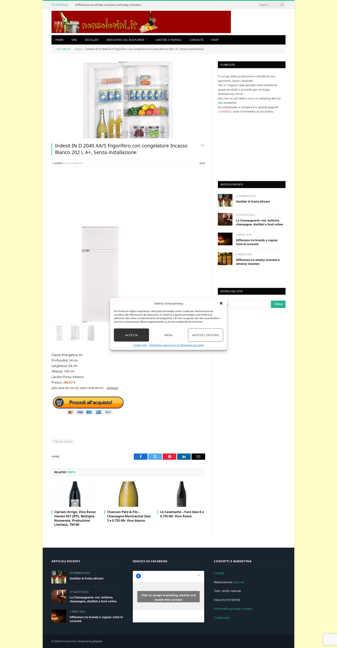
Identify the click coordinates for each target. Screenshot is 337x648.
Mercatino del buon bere (125, 40)
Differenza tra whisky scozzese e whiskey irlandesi (108, 5)
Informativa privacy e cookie (233, 609)
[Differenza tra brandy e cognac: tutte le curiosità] (225, 239)
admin (58, 163)
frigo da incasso (63, 441)
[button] (221, 303)
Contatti (219, 573)
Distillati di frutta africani (253, 201)
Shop (214, 40)
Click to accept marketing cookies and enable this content (168, 597)
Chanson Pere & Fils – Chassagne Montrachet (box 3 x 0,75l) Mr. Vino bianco (129, 516)
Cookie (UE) (222, 617)
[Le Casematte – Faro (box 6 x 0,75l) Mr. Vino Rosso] (181, 494)
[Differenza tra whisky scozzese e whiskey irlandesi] (225, 258)
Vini (74, 40)
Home (59, 40)
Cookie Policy (140, 345)
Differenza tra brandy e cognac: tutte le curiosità (257, 242)
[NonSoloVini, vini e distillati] (141, 22)
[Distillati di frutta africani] (225, 200)
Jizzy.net (238, 582)
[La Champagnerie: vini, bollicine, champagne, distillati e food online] (225, 219)
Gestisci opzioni (205, 335)
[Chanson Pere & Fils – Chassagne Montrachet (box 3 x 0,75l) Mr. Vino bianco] (128, 494)
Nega (168, 335)
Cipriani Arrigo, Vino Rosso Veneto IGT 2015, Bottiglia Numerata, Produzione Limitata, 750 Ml (75, 518)
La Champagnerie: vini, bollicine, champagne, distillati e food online (259, 222)
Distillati (92, 40)
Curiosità (196, 40)
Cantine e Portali (168, 40)
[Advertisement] (128, 198)
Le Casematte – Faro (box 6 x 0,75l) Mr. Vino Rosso (182, 514)
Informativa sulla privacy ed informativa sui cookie (176, 345)
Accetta (131, 335)
